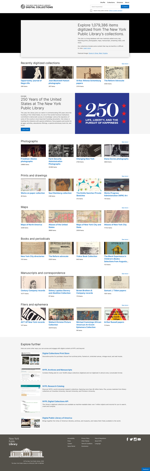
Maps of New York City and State (88, 225)
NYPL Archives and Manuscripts (57, 370)
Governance (84, 446)
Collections (111, 2)
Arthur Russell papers (114, 322)
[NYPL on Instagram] (135, 439)
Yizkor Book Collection (86, 256)
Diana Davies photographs (116, 159)
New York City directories (32, 256)
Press (69, 441)
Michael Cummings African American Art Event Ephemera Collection (88, 324)
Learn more (87, 48)
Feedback (146, 469)
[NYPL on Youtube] (139, 439)
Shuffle (102, 2)
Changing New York (85, 159)
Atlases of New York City (115, 224)
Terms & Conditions (86, 443)
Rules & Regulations (100, 438)
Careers (70, 443)
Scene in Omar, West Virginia (98, 53)
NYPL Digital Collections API (55, 401)
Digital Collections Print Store (55, 353)
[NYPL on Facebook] (127, 439)
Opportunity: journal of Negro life (31, 81)
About (127, 2)
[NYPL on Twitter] (131, 439)
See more (125, 64)
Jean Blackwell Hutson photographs (59, 81)
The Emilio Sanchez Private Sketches (88, 194)
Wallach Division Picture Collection (60, 323)
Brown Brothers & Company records (84, 291)
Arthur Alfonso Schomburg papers (88, 81)
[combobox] (105, 6)
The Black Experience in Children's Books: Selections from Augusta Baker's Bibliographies (115, 260)
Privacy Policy (85, 438)
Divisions (120, 2)
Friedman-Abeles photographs (29, 160)
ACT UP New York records (33, 322)
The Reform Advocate (114, 80)
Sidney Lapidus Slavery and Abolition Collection (59, 291)
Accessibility (71, 438)
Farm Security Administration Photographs (55, 161)
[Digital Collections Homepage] (37, 6)
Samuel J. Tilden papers (115, 290)
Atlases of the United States (58, 225)
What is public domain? (115, 10)
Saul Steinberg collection (60, 193)
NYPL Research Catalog (53, 386)
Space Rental (71, 446)
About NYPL (98, 441)
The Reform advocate (58, 256)
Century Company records (33, 290)
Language (98, 443)
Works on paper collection (33, 193)
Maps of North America (31, 224)
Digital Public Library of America (57, 418)
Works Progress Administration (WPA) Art (116, 194)
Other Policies (85, 441)
